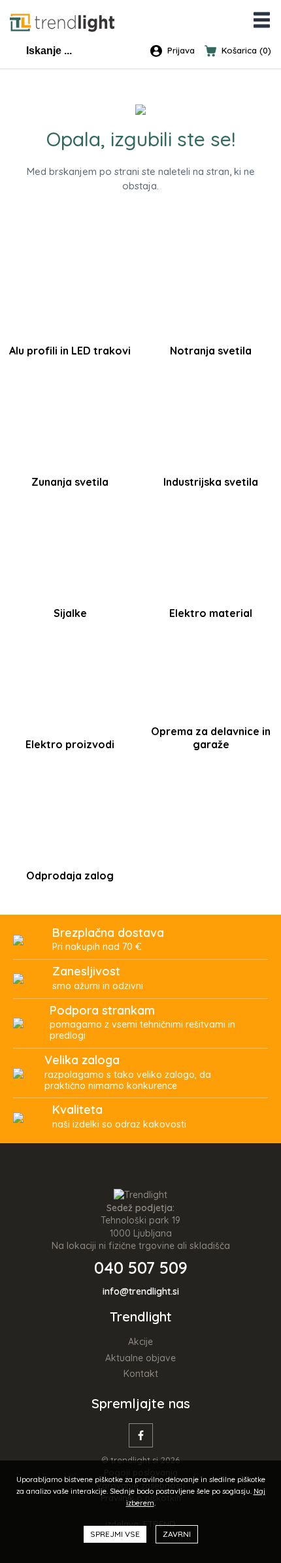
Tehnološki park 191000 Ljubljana (140, 1226)
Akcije (140, 1342)
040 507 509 (141, 1267)
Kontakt (141, 1374)
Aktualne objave (140, 1358)
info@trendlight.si (141, 1291)
